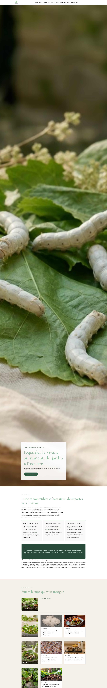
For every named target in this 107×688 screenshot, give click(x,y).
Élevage (57, 2)
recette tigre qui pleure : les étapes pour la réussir (74, 632)
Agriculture (53, 2)
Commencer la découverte (31, 474)
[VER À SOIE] (16, 2)
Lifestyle (73, 2)
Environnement (63, 2)
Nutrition (45, 2)
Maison (77, 2)
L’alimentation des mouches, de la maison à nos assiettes (74, 659)
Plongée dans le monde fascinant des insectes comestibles (49, 660)
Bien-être (68, 2)
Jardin (49, 2)
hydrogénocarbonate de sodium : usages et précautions (49, 633)
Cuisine (40, 2)
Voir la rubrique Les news (45, 598)
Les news (36, 2)
